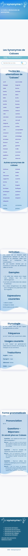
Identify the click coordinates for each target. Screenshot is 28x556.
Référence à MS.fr (7, 540)
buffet (5, 104)
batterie (17, 91)
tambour (5, 169)
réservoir (17, 158)
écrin (16, 182)
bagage (5, 85)
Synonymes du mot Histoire (13, 531)
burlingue (18, 188)
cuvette (17, 179)
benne (5, 94)
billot (4, 98)
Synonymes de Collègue (12, 533)
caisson (17, 110)
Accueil (5, 57)
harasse (5, 149)
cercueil (17, 120)
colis (4, 130)
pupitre (17, 195)
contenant (18, 133)
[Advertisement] (14, 33)
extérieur (18, 191)
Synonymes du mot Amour (12, 529)
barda (5, 91)
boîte (17, 98)
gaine (4, 145)
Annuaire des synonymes (9, 538)
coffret (17, 126)
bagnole (17, 85)
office (5, 195)
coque (5, 136)
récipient (18, 198)
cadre (5, 107)
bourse (17, 101)
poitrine (17, 155)
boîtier (5, 101)
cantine (17, 114)
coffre (17, 123)
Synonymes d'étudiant (11, 535)
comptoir (5, 133)
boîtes (5, 182)
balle (4, 88)
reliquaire (5, 201)
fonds (17, 142)
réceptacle (6, 198)
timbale (17, 169)
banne (17, 88)
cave (4, 120)
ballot (17, 175)
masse (5, 152)
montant (18, 152)
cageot (17, 107)
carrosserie (18, 117)
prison (5, 158)
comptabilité (19, 130)
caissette (6, 110)
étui (4, 185)
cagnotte (6, 179)
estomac (18, 139)
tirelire (17, 172)
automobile (18, 82)
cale (4, 114)
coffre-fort (6, 126)
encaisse (5, 139)
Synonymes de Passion (11, 528)
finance (5, 142)
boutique (5, 188)
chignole (5, 123)
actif (4, 82)
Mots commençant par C (15, 57)
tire (4, 172)
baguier (17, 185)
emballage (18, 136)
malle (17, 149)
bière (16, 94)
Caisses (6, 58)
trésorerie (6, 175)
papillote (5, 155)
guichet (17, 145)
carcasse (5, 117)
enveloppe (6, 191)
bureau (17, 104)
